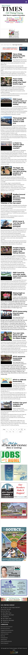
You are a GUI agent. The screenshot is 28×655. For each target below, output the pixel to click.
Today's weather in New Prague (6, 28)
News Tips (3, 635)
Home (2, 44)
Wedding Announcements (6, 632)
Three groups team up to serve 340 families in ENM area (19, 120)
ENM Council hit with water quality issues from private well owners (20, 275)
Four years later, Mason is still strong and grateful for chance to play (20, 335)
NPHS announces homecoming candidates (19, 358)
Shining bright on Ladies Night (19, 294)
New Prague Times (8, 44)
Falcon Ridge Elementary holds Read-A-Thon (19, 56)
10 (25, 429)
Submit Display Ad (4, 643)
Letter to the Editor (4, 634)
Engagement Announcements (7, 630)
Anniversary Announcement (6, 626)
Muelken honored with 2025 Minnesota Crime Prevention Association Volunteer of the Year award (13, 199)
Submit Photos (4, 639)
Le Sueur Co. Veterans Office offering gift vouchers (18, 145)
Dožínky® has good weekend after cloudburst (20, 404)
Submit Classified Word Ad (6, 641)
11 (7, 431)
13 (14, 431)
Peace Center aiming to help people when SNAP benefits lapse (19, 81)
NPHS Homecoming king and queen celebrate (20, 313)
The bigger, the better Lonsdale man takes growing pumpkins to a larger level (19, 171)
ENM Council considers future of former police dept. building (20, 101)
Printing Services (4, 637)
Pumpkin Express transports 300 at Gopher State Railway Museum (19, 250)
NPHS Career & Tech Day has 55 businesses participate (19, 223)
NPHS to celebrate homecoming (19, 380)
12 (11, 431)
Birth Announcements (5, 628)
